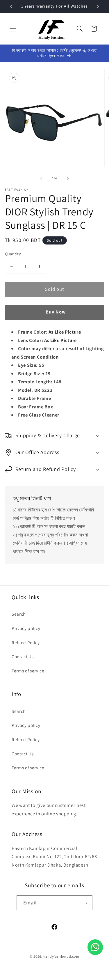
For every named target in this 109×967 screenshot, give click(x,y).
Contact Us (23, 656)
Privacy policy (26, 628)
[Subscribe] (85, 903)
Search (19, 614)
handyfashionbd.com (61, 956)
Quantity (13, 253)
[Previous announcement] (11, 6)
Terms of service (28, 671)
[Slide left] (41, 178)
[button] (13, 29)
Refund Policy (26, 642)
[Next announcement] (98, 6)
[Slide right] (68, 178)
